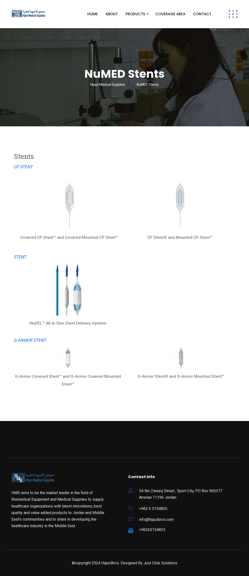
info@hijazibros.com (156, 519)
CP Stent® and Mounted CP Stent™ (180, 237)
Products (135, 14)
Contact (202, 14)
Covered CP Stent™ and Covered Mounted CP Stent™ (69, 237)
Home (92, 14)
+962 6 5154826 (153, 508)
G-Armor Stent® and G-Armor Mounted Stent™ (181, 376)
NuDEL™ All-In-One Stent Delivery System (68, 323)
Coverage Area (170, 14)
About (112, 14)
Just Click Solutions (160, 563)
